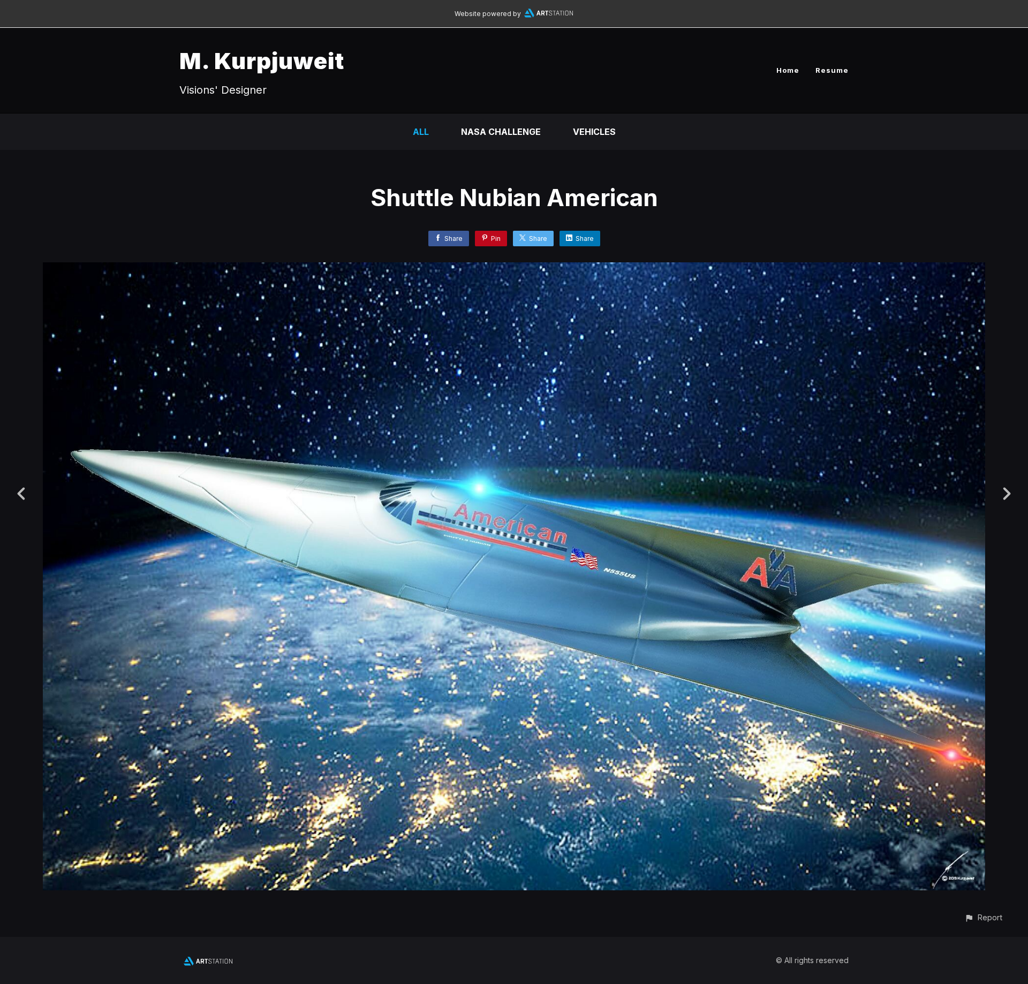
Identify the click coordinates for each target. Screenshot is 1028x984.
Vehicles (594, 131)
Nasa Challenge (501, 131)
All (421, 131)
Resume (832, 70)
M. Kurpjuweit (261, 60)
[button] (983, 917)
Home (787, 70)
